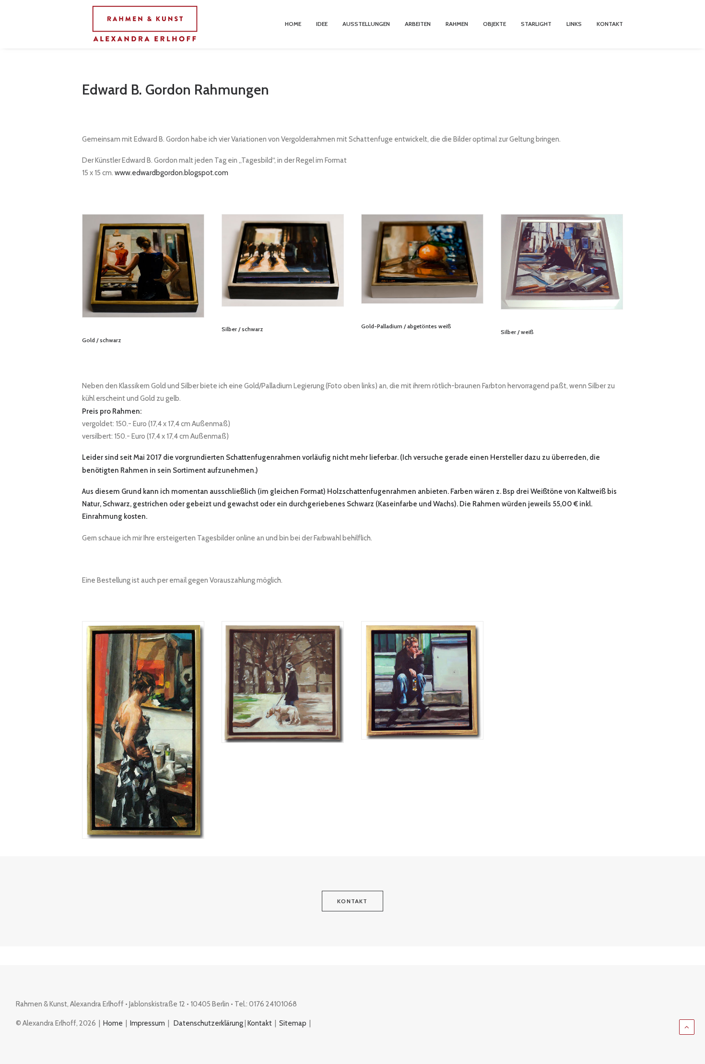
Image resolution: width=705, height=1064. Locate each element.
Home (293, 23)
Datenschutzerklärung (208, 1023)
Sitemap (292, 1023)
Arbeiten (418, 23)
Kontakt (610, 23)
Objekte (494, 23)
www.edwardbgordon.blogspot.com (171, 172)
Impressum (147, 1023)
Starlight (536, 23)
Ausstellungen (366, 23)
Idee (322, 23)
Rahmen (457, 23)
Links (574, 23)
